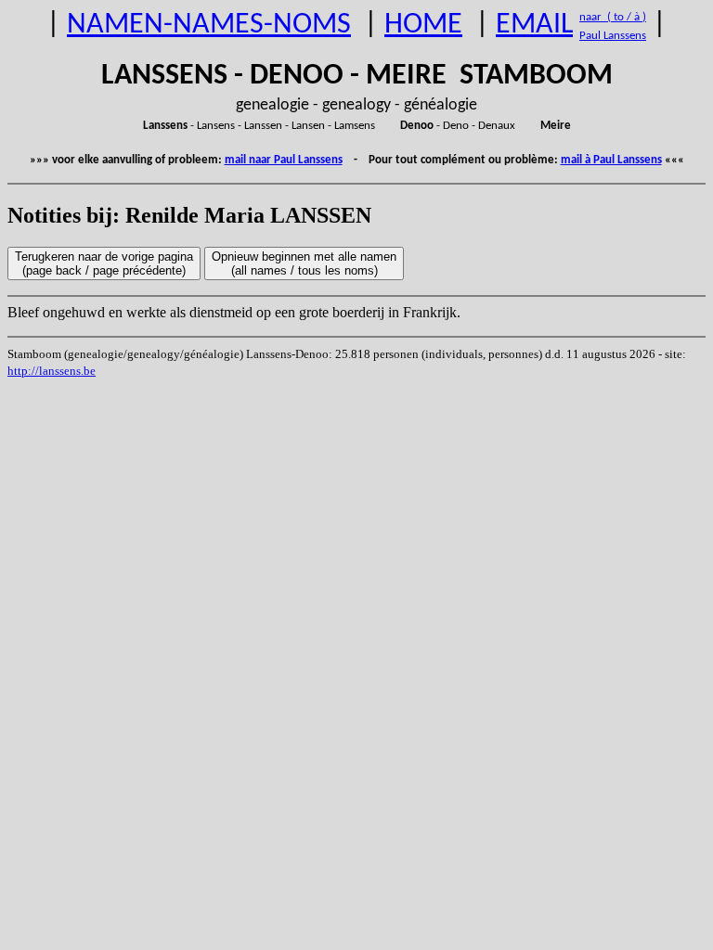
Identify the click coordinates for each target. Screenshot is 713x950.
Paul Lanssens (612, 36)
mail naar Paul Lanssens (284, 160)
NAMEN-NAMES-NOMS (209, 25)
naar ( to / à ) (612, 17)
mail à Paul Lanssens (611, 160)
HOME (423, 25)
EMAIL (534, 25)
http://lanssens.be (51, 371)
